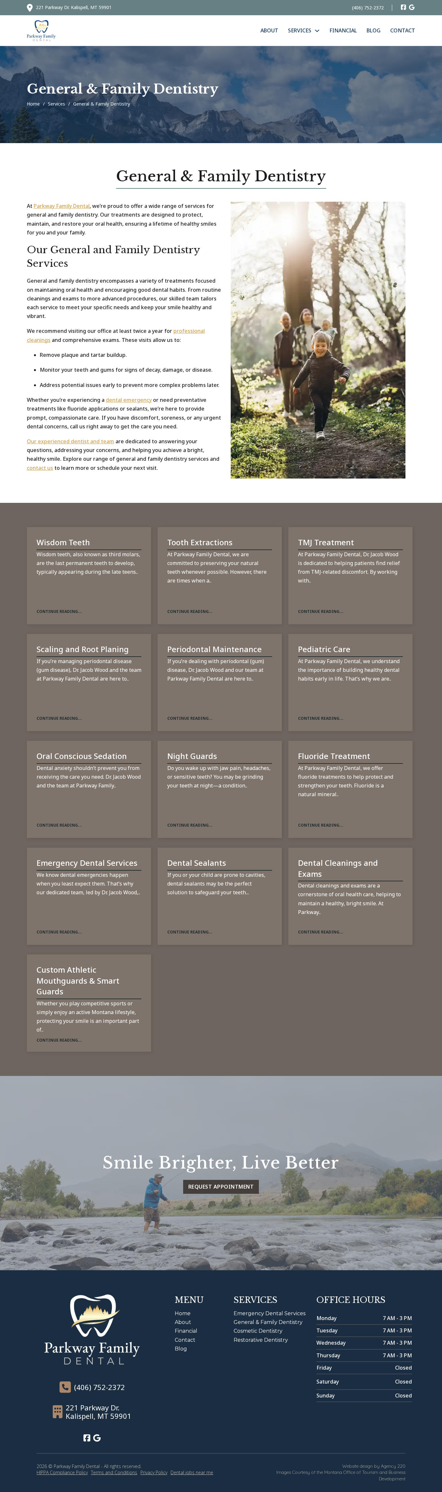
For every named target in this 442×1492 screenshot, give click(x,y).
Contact (402, 30)
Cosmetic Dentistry (258, 1331)
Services (299, 30)
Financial (343, 30)
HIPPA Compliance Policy (62, 1472)
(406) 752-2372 (368, 8)
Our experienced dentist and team (70, 441)
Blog (374, 30)
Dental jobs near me (192, 1472)
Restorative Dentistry (261, 1340)
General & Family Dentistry (268, 1322)
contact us (40, 467)
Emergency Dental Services (269, 1313)
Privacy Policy (153, 1472)
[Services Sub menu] (317, 30)
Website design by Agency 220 (373, 1466)
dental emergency (129, 399)
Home (33, 104)
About (269, 30)
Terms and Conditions (114, 1472)
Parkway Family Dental (62, 205)
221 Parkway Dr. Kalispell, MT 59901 (74, 7)
